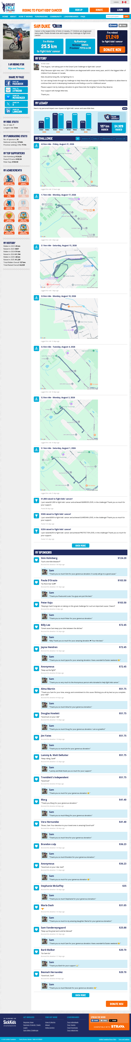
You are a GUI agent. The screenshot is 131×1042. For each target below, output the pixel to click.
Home (5, 16)
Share (114, 25)
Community (56, 16)
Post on (18, 83)
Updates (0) (86, 138)
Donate (99, 9)
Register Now (28, 1022)
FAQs (83, 16)
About (13, 16)
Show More (80, 545)
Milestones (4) (107, 138)
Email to (17, 90)
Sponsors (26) (120, 138)
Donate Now (112, 49)
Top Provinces (72, 1028)
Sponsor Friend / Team (32, 1025)
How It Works (26, 16)
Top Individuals (72, 1022)
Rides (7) (96, 138)
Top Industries (72, 1030)
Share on (19, 97)
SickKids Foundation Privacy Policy (107, 1039)
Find (126, 16)
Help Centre (49, 1028)
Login (120, 9)
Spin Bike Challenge (30, 1030)
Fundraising (41, 16)
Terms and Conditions (124, 1039)
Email (124, 25)
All (78, 138)
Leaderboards (71, 16)
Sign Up (78, 9)
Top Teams (71, 1025)
